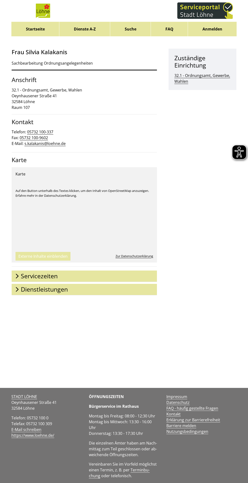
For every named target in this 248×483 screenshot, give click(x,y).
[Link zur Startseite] (43, 10)
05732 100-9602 (34, 137)
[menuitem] (35, 29)
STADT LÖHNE (24, 396)
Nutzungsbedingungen (187, 431)
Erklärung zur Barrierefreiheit (193, 420)
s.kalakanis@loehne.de (45, 143)
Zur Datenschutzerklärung (134, 256)
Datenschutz (178, 402)
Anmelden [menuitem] (212, 29)
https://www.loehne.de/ (32, 435)
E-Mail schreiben (26, 429)
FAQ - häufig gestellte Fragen (192, 408)
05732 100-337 (40, 132)
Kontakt (173, 414)
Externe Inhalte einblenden (43, 256)
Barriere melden (181, 425)
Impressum (176, 396)
